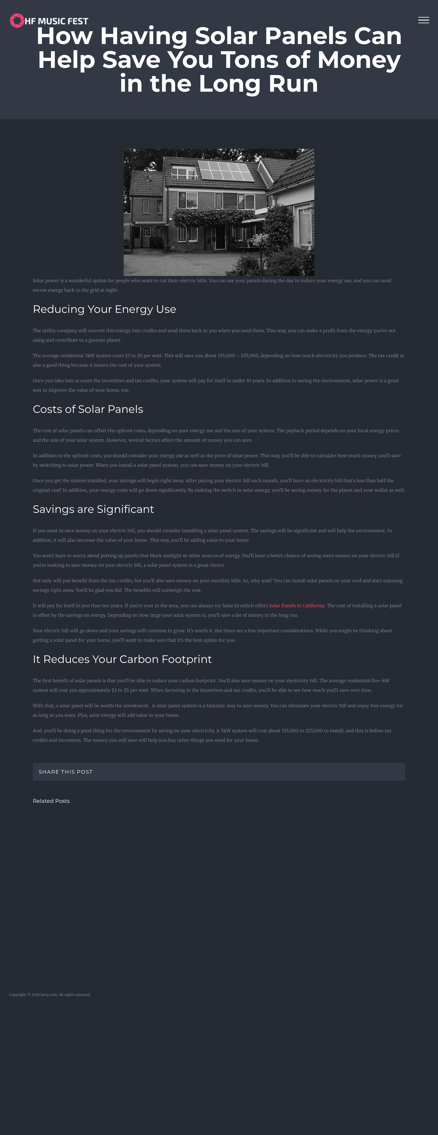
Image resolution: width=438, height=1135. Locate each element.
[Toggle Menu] (423, 20)
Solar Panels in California (296, 605)
